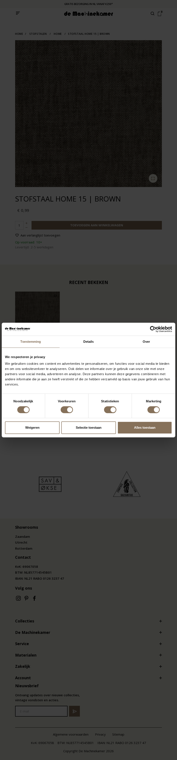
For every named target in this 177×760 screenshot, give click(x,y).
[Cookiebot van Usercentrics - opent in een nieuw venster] (153, 329)
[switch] (67, 409)
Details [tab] (88, 341)
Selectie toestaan (88, 427)
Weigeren (32, 427)
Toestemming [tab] (30, 341)
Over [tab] (146, 341)
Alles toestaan (144, 427)
